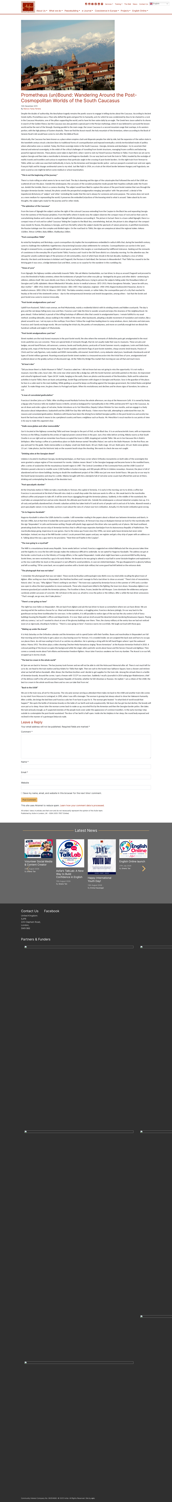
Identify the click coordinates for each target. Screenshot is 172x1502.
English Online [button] (139, 10)
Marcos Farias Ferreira (32, 109)
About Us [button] (41, 10)
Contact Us (143, 4)
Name (25, 762)
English (156, 4)
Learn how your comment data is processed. (82, 805)
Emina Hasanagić (97, 888)
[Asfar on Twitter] (96, 4)
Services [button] (108, 4)
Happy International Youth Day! (99, 879)
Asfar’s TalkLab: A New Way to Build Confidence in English (70, 874)
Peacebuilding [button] (71, 10)
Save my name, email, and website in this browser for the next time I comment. (62, 793)
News (135, 4)
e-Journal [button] (86, 10)
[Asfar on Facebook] (92, 4)
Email (24, 772)
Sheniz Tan (31, 871)
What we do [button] (55, 10)
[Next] (143, 868)
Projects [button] (125, 10)
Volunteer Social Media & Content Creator (38, 863)
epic (93, 1498)
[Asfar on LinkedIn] (99, 4)
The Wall (127, 4)
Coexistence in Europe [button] (106, 10)
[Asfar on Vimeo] (102, 4)
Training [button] (118, 4)
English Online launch (132, 861)
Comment (27, 731)
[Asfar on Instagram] (86, 4)
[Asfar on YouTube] (89, 4)
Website (25, 782)
